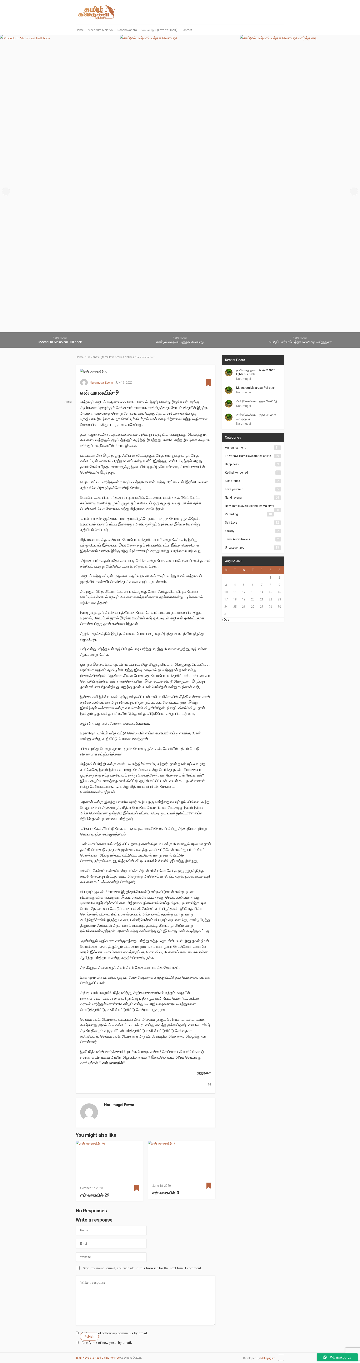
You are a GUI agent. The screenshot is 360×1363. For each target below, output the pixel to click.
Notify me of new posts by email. (107, 1342)
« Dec (225, 619)
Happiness (232, 464)
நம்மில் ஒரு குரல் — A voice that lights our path (255, 372)
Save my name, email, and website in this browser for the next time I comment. (142, 1267)
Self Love (231, 522)
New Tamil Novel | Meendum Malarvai (249, 506)
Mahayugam (267, 1358)
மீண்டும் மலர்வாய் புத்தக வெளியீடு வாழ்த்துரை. (257, 417)
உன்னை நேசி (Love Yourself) (159, 30)
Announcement (235, 447)
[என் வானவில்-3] (181, 1160)
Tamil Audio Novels (237, 539)
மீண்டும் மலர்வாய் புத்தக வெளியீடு (257, 401)
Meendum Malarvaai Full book (255, 387)
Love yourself (234, 489)
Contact (186, 30)
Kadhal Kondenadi (237, 472)
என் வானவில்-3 (165, 1192)
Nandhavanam (127, 30)
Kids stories (232, 481)
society (229, 531)
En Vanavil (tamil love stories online (248, 456)
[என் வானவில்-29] (109, 1162)
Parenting (231, 514)
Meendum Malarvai (100, 30)
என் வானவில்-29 (94, 1195)
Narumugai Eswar (101, 382)
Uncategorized (234, 547)
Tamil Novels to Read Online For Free (98, 1357)
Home (80, 30)
